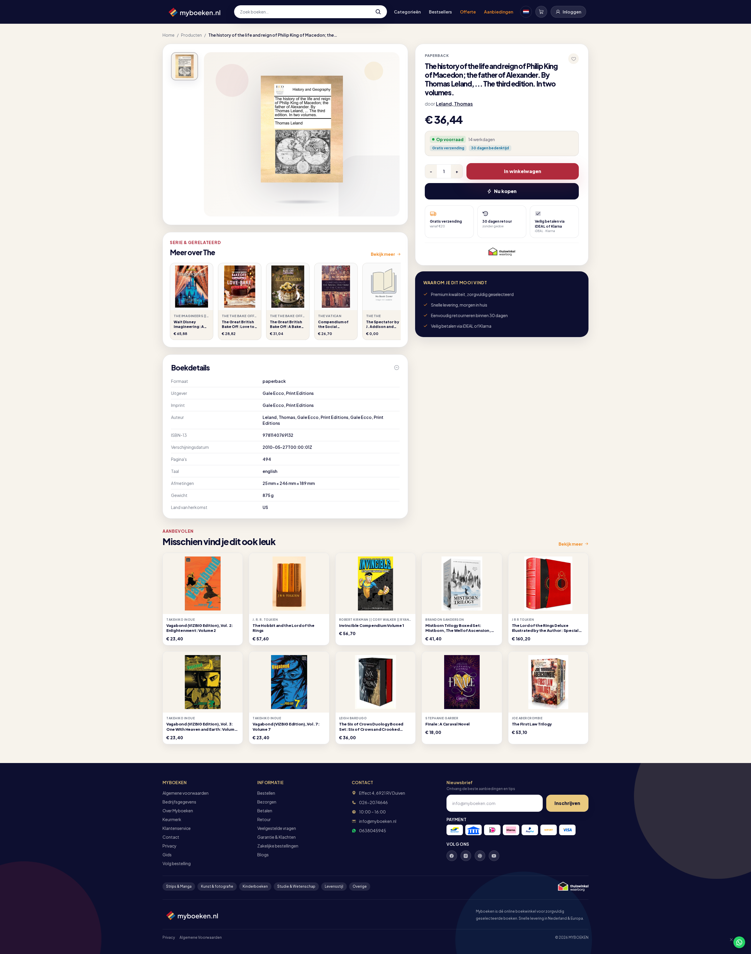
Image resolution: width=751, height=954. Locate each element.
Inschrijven (567, 803)
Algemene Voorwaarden (201, 937)
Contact (171, 837)
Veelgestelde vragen (276, 828)
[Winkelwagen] (541, 12)
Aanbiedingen (498, 11)
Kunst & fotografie (217, 886)
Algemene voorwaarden (186, 793)
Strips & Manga (179, 886)
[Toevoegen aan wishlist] (573, 58)
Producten (191, 35)
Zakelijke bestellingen (277, 845)
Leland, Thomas (454, 104)
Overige (360, 886)
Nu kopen (505, 191)
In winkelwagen (522, 171)
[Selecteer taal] (526, 12)
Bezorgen (266, 801)
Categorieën (407, 11)
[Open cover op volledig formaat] (184, 66)
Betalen (264, 810)
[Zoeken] (378, 12)
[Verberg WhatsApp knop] (728, 942)
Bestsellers (440, 11)
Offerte (468, 11)
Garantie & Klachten (276, 837)
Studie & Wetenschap (296, 886)
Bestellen (266, 793)
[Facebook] (451, 855)
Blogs (263, 854)
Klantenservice (177, 828)
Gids (167, 854)
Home (169, 35)
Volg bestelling (177, 863)
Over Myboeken (178, 810)
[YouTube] (494, 855)
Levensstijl (334, 886)
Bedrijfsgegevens (179, 801)
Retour (264, 819)
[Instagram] (466, 855)
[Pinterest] (480, 855)
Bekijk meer (383, 254)
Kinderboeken (255, 886)
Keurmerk (172, 819)
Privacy (170, 845)
